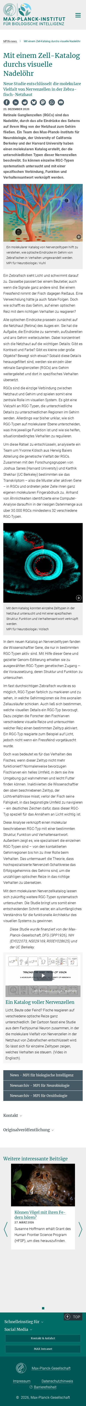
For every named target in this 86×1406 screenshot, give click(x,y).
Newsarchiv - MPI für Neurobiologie (39, 1085)
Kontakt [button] (11, 1115)
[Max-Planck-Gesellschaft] (24, 1368)
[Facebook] (6, 102)
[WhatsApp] (52, 102)
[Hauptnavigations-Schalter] (78, 15)
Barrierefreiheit (45, 1387)
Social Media (16, 1329)
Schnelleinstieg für (22, 1322)
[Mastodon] (42, 102)
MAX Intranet (43, 1349)
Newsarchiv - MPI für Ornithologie (38, 1096)
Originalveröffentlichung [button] (27, 1130)
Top (76, 1317)
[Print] (61, 102)
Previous (5, 1230)
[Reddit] (24, 102)
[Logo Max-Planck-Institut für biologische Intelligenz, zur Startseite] (34, 14)
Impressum (21, 1381)
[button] (79, 237)
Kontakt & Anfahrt (43, 1338)
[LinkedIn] (15, 102)
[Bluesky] (33, 102)
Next (80, 1230)
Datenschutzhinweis (57, 1381)
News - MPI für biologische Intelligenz (41, 1075)
